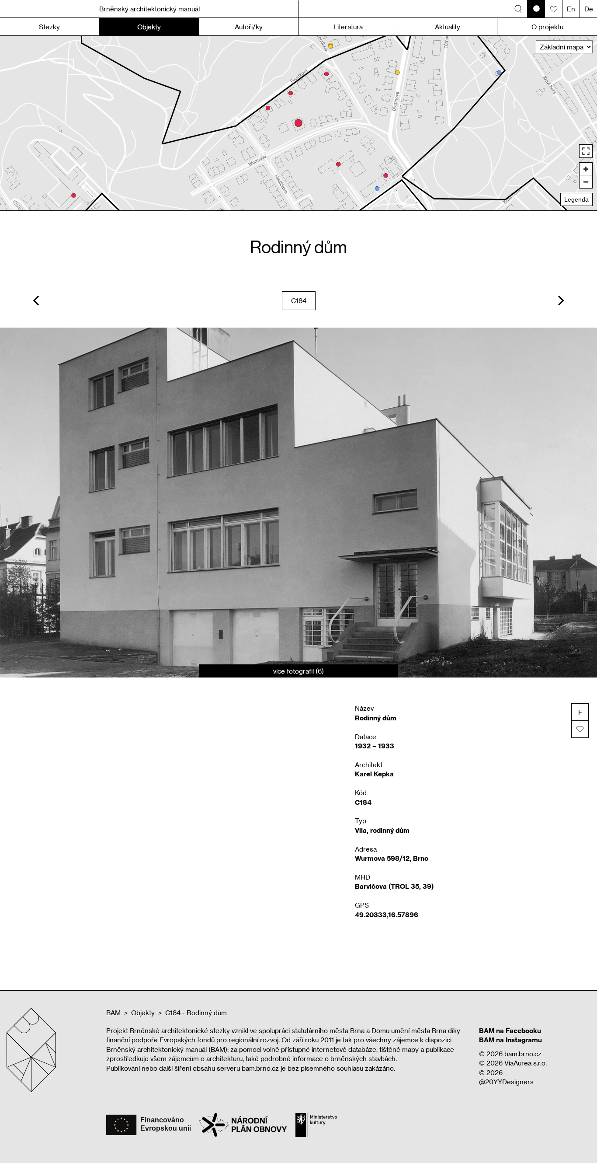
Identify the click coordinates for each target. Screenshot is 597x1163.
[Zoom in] (586, 169)
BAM (113, 1012)
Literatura (348, 27)
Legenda (576, 199)
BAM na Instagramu (510, 1040)
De (588, 9)
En (571, 9)
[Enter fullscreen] (586, 151)
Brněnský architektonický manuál (149, 9)
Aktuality (447, 27)
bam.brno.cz (522, 1054)
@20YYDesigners (506, 1082)
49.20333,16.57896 (386, 915)
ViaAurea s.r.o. (525, 1063)
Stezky (49, 27)
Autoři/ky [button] (249, 27)
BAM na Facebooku (510, 1030)
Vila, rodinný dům (382, 830)
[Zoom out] (586, 181)
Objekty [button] (149, 27)
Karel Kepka (374, 774)
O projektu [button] (547, 27)
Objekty (143, 1012)
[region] (298, 123)
